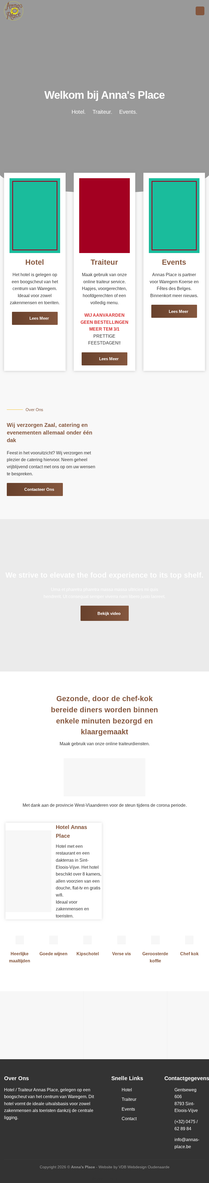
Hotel (34, 262)
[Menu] (200, 11)
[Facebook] (9, 1130)
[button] (5, 1025)
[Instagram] (21, 1130)
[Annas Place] (31, 10)
